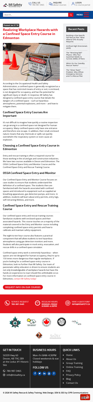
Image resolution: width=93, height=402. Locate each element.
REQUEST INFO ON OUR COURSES (22, 287)
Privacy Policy (73, 374)
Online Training (74, 367)
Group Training (74, 363)
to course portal (82, 4)
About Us (71, 359)
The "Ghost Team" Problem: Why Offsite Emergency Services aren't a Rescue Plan (74, 73)
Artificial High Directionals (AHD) (76, 47)
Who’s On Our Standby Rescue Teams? (75, 64)
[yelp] (85, 396)
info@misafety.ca (16, 374)
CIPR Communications (78, 392)
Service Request (20, 303)
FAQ (68, 370)
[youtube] (49, 373)
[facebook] (35, 373)
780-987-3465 (38, 4)
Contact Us (72, 382)
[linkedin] (44, 373)
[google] (54, 373)
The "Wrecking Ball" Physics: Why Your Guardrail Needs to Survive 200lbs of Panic (75, 56)
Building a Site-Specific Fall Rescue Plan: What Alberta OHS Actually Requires (75, 38)
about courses (59, 4)
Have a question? (81, 303)
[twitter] (40, 373)
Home (69, 355)
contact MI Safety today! (25, 278)
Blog (68, 378)
